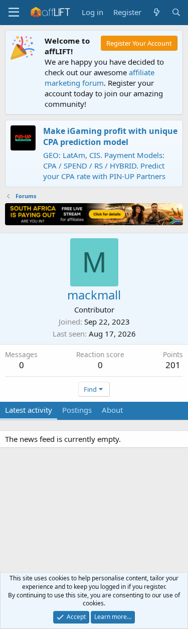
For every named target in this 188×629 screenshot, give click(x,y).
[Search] (176, 12)
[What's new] (156, 12)
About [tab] (112, 410)
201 (172, 365)
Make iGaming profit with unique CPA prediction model (110, 136)
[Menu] (14, 12)
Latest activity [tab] (28, 410)
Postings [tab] (77, 410)
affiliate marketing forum (99, 77)
